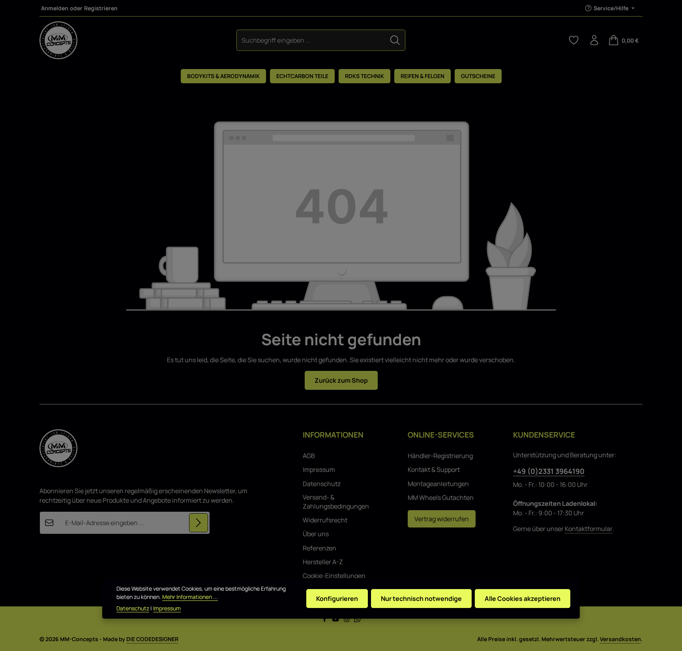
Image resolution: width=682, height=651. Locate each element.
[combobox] (311, 40)
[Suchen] (395, 40)
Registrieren (101, 8)
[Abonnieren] (198, 522)
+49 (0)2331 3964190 (549, 471)
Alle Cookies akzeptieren (522, 598)
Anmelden (54, 8)
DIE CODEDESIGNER (152, 639)
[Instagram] (347, 620)
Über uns (316, 533)
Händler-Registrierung (440, 455)
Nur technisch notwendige (421, 598)
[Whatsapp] (357, 620)
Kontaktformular (589, 528)
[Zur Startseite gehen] (58, 40)
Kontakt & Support (434, 469)
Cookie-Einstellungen (334, 575)
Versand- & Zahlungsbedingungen (336, 501)
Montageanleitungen (438, 483)
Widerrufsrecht (325, 520)
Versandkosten (620, 639)
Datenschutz (322, 483)
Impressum (319, 469)
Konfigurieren (337, 598)
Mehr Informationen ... (190, 596)
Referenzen (319, 548)
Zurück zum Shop (341, 380)
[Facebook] (325, 620)
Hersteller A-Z (323, 561)
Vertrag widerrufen (441, 518)
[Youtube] (336, 620)
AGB (309, 455)
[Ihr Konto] (594, 40)
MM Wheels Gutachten (441, 497)
